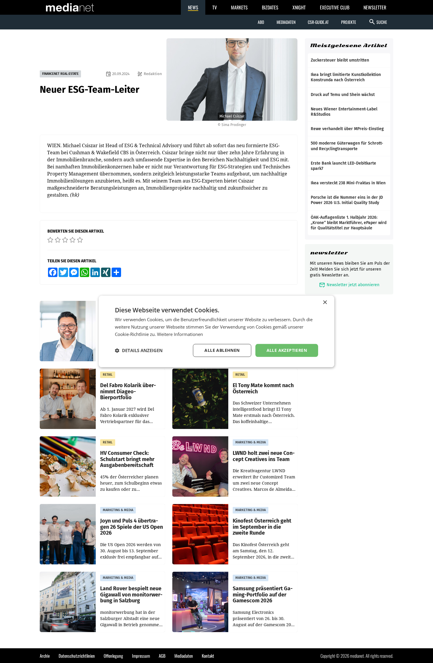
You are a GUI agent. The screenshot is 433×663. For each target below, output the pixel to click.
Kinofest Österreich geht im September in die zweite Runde (262, 527)
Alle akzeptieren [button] (287, 350)
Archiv (45, 655)
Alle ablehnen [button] (221, 350)
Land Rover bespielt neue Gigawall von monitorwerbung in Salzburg (131, 595)
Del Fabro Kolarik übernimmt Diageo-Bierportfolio (128, 391)
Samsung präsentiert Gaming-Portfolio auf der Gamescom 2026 (262, 595)
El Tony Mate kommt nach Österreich (263, 388)
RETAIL (108, 375)
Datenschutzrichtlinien (77, 655)
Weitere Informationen (180, 334)
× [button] (325, 302)
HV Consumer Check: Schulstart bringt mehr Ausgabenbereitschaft (127, 459)
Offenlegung (113, 655)
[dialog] (216, 331)
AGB (162, 655)
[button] (139, 350)
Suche (377, 22)
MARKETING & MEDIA (250, 442)
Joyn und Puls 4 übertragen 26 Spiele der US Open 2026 (131, 527)
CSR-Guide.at (318, 22)
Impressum (141, 655)
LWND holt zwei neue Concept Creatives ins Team (264, 456)
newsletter (329, 253)
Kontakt (208, 655)
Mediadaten (286, 22)
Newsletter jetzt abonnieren (349, 285)
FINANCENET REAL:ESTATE (60, 74)
